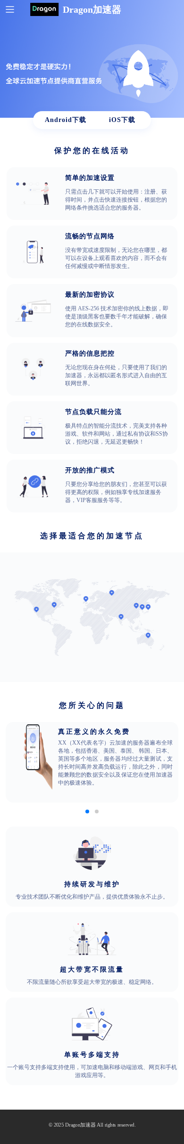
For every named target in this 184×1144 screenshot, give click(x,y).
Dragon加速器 (80, 1125)
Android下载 (65, 119)
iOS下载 (122, 119)
